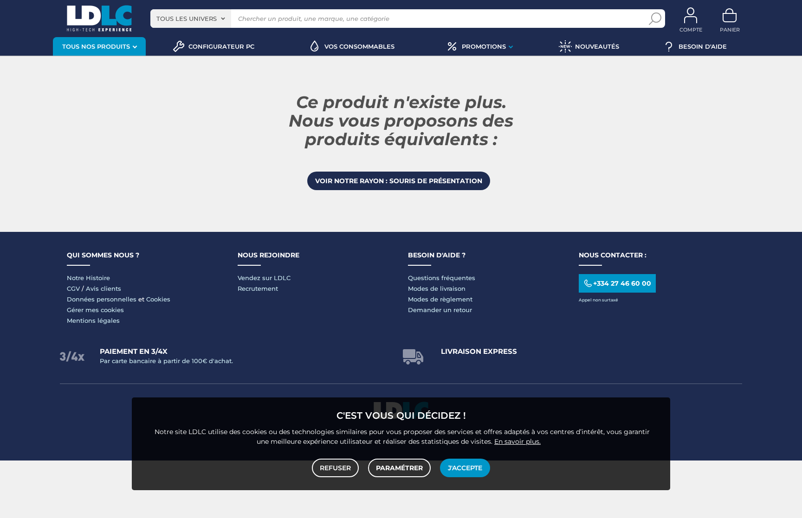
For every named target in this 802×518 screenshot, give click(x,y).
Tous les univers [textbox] (186, 18)
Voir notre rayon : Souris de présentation (398, 181)
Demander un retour (440, 309)
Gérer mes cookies (95, 309)
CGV (73, 288)
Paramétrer (399, 468)
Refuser (335, 468)
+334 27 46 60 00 (622, 283)
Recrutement (258, 288)
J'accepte (465, 468)
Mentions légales (93, 320)
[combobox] (190, 18)
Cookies (158, 299)
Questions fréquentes (441, 277)
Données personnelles (101, 299)
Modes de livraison (437, 288)
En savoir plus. (517, 441)
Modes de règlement (440, 299)
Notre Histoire (88, 277)
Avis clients (103, 288)
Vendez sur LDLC (264, 277)
